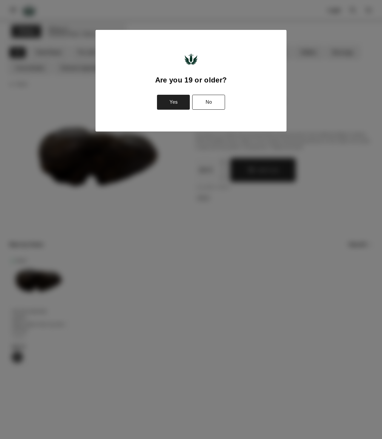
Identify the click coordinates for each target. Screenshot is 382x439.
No (209, 102)
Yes (174, 102)
